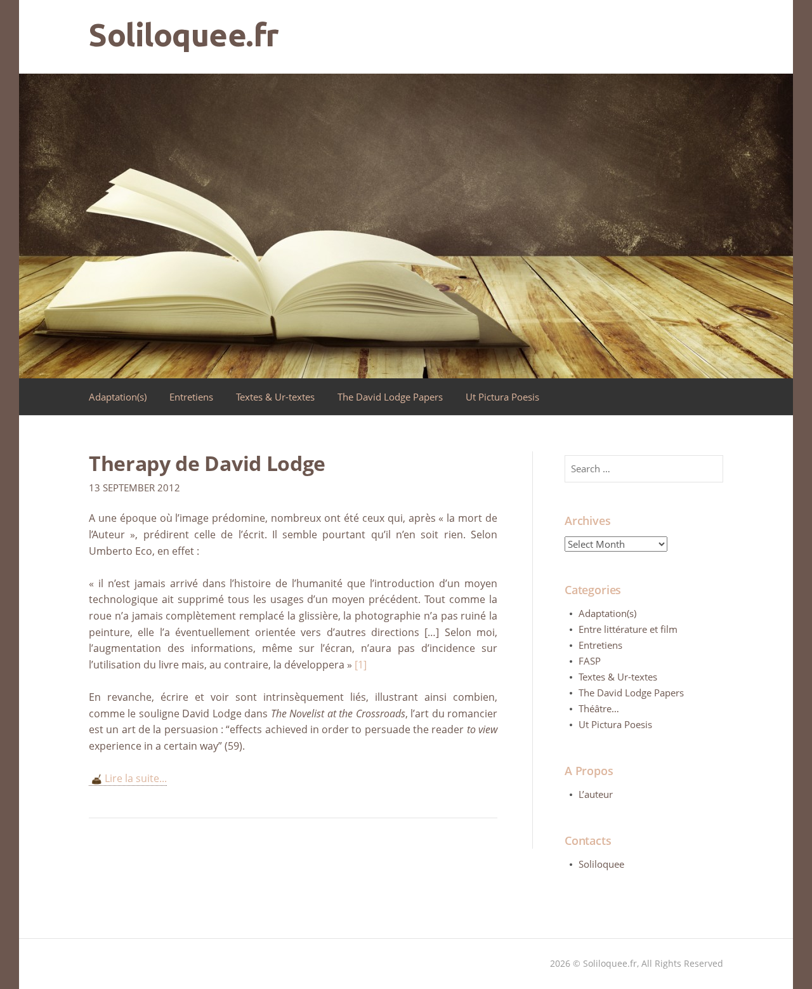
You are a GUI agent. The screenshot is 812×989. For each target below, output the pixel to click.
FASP (590, 660)
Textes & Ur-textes (275, 396)
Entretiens (191, 396)
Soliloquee (601, 864)
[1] (361, 665)
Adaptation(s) (118, 396)
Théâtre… (599, 708)
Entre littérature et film (628, 629)
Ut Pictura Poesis (502, 396)
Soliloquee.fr (184, 34)
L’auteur (596, 794)
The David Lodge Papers (390, 396)
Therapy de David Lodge (207, 463)
